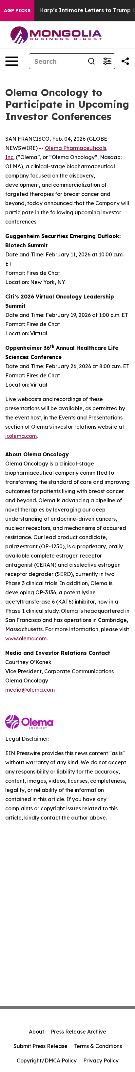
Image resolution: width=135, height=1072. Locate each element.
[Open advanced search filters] (107, 61)
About (36, 1031)
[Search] (91, 61)
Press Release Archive (78, 1031)
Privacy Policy (101, 1060)
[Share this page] (125, 61)
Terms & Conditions (98, 1046)
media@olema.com (30, 689)
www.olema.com (26, 638)
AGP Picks (17, 10)
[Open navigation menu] (11, 61)
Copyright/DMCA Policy (47, 1060)
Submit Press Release (40, 1046)
